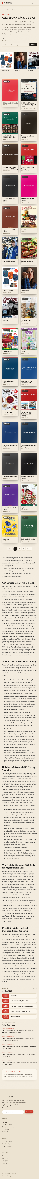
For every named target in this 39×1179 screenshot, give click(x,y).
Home (3, 10)
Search (33, 44)
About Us (5, 1122)
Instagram (5, 1160)
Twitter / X (5, 1158)
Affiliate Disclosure (7, 1132)
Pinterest (4, 1163)
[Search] (32, 3)
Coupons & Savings (8, 1141)
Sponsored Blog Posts (8, 1127)
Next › (29, 549)
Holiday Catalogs (7, 1146)
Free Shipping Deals (8, 1144)
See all (35, 988)
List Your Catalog (7, 1124)
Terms (3, 1176)
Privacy (9, 1176)
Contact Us (5, 1129)
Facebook (5, 1156)
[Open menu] (36, 3)
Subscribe (29, 1111)
